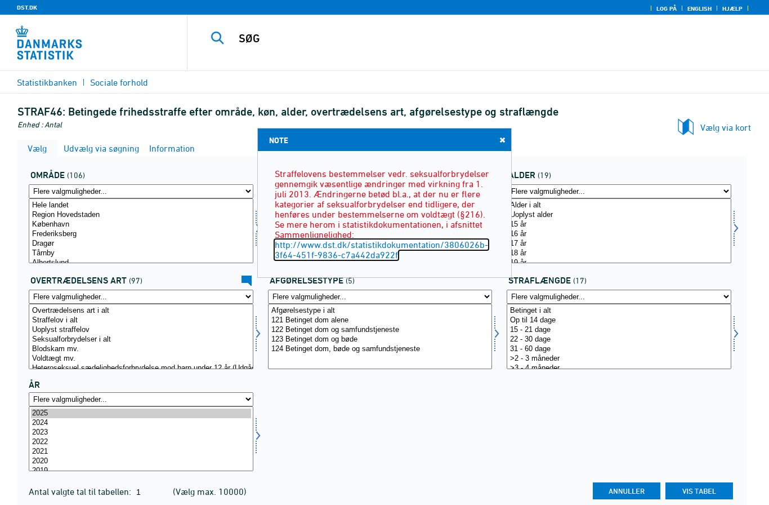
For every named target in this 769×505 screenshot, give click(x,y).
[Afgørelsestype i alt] (380, 311)
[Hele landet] (141, 205)
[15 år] (619, 224)
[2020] (141, 461)
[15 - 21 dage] (619, 330)
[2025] (141, 413)
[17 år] (619, 244)
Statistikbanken (47, 82)
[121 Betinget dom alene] (380, 320)
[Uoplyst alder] (619, 215)
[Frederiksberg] (141, 234)
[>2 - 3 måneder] (619, 359)
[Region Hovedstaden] (141, 215)
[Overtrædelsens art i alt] (141, 311)
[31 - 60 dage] (619, 349)
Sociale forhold (119, 82)
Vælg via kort (725, 127)
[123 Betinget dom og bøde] (380, 339)
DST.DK (27, 7)
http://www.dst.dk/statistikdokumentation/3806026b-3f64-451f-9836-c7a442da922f (381, 250)
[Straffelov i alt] (141, 320)
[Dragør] (141, 244)
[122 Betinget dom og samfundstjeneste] (380, 330)
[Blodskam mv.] (141, 349)
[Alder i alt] (619, 205)
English (699, 8)
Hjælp (732, 8)
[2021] (141, 452)
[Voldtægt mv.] (141, 359)
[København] (141, 224)
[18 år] (619, 253)
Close (502, 139)
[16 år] (619, 234)
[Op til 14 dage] (619, 320)
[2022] (141, 442)
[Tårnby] (141, 253)
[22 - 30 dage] (619, 339)
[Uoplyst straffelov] (141, 330)
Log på (666, 8)
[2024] (141, 423)
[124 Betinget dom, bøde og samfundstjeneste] (380, 349)
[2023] (141, 432)
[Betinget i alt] (619, 311)
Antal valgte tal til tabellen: (81, 491)
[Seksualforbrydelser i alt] (141, 339)
